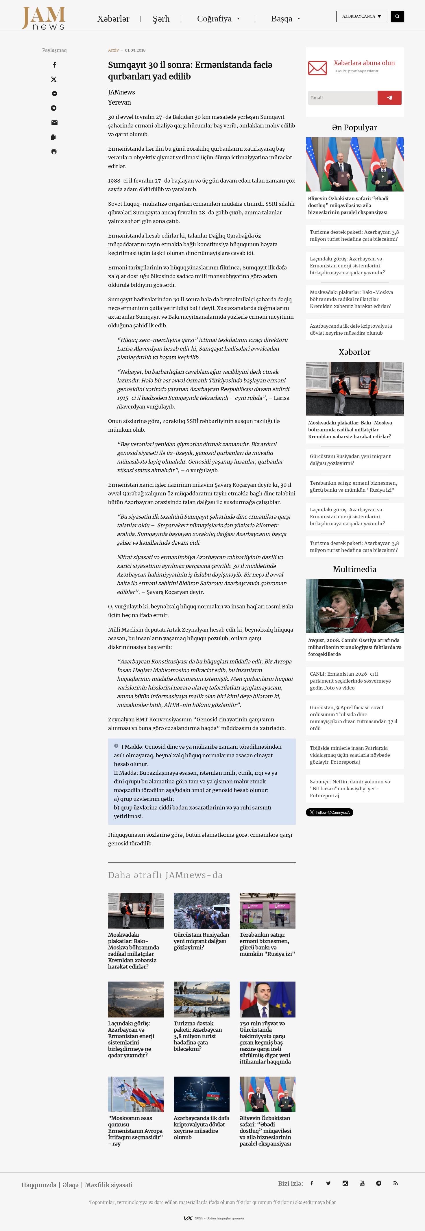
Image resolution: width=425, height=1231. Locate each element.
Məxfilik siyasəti (109, 1185)
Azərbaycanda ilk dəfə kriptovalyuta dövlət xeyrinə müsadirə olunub (201, 1128)
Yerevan (119, 102)
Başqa (281, 18)
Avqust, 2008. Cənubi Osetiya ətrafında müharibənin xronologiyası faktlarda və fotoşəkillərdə (355, 647)
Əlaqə (71, 1185)
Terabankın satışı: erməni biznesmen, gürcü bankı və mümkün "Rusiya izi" (267, 944)
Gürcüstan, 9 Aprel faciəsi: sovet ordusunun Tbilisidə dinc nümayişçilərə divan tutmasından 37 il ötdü (353, 718)
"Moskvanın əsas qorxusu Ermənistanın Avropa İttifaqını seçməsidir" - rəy (135, 1131)
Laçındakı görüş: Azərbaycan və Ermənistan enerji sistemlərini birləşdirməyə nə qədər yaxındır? (131, 1039)
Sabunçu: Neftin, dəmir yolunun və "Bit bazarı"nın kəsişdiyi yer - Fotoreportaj (350, 788)
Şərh (161, 18)
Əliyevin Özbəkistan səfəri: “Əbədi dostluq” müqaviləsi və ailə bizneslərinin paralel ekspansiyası (265, 1131)
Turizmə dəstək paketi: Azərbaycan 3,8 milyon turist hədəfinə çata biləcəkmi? (198, 1036)
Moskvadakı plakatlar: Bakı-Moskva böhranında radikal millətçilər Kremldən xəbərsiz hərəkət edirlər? (133, 951)
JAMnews (121, 92)
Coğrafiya (214, 18)
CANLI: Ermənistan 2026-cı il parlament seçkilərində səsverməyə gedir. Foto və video (350, 681)
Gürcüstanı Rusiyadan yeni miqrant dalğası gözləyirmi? (201, 941)
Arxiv (115, 50)
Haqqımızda (38, 1185)
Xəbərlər (113, 18)
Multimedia (355, 569)
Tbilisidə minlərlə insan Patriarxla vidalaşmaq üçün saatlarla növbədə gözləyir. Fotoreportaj (350, 755)
